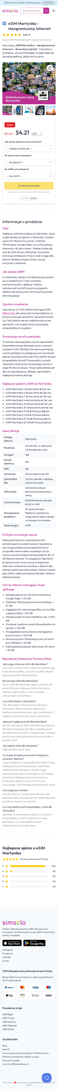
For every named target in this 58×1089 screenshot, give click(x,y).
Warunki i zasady (10, 1060)
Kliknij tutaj (8, 313)
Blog (4, 1045)
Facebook (7, 953)
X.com (5, 960)
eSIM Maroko (9, 1021)
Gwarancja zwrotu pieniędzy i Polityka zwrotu (25, 1053)
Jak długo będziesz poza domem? (23, 141)
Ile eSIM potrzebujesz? (17, 169)
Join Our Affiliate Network (15, 1064)
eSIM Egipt (7, 1014)
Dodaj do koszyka (29, 185)
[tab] (7, 110)
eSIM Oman (8, 1029)
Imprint (6, 1049)
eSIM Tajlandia (9, 1025)
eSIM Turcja (8, 1018)
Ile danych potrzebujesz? (18, 155)
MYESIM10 (48, 3)
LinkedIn (6, 957)
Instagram (7, 949)
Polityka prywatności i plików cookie (20, 1056)
